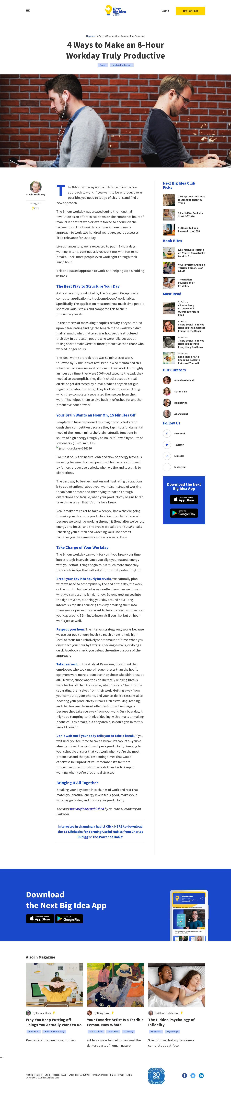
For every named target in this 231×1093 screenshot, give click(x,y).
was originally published (87, 809)
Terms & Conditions (100, 1074)
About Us (84, 1074)
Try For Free (190, 11)
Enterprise (73, 1074)
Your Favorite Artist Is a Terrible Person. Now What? (115, 1022)
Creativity (128, 1031)
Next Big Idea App (34, 1074)
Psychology (172, 1031)
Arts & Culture (96, 1031)
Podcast (55, 1074)
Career (103, 65)
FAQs (63, 1074)
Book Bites (33, 1031)
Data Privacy (118, 1074)
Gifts (46, 1074)
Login (165, 11)
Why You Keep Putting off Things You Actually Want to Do (54, 1022)
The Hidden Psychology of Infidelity (171, 1022)
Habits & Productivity (121, 65)
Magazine (90, 36)
